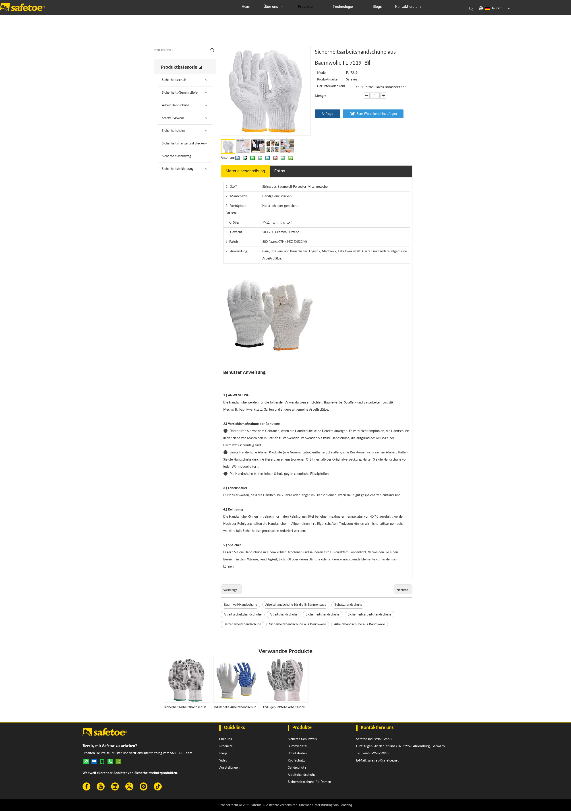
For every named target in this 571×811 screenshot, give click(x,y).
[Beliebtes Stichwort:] (471, 8)
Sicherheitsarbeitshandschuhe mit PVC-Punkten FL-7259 (186, 707)
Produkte (226, 746)
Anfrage (327, 113)
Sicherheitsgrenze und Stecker (183, 143)
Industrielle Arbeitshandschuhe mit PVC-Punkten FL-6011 (236, 707)
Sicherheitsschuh (174, 80)
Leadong (345, 805)
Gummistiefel (297, 746)
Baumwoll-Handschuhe (240, 604)
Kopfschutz (296, 760)
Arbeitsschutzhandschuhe (243, 614)
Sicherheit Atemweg (176, 156)
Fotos (279, 171)
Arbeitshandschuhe (284, 614)
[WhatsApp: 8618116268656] (86, 761)
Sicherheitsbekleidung (178, 169)
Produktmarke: (327, 79)
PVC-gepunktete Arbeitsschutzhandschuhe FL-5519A (285, 707)
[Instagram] (143, 786)
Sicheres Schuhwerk (302, 739)
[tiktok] (158, 786)
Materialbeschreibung (245, 171)
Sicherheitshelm (173, 131)
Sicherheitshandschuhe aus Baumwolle (297, 624)
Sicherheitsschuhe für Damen (309, 782)
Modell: (322, 73)
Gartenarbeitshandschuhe (242, 624)
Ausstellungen (229, 767)
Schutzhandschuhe (348, 604)
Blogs (223, 753)
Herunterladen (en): (331, 86)
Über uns (225, 739)
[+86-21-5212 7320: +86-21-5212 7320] (110, 761)
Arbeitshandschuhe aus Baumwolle (359, 624)
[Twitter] (129, 786)
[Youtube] (101, 786)
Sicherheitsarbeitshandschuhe (369, 614)
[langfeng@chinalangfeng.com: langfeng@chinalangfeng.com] (94, 761)
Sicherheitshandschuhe (322, 614)
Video (223, 760)
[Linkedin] (115, 786)
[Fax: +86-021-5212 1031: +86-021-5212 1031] (118, 761)
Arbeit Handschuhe (175, 105)
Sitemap (305, 805)
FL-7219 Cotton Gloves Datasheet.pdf (378, 87)
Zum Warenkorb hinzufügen (376, 113)
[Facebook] (86, 786)
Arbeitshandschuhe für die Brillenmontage (295, 604)
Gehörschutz (297, 767)
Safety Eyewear (173, 118)
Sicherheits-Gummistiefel (180, 93)
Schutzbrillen (297, 753)
